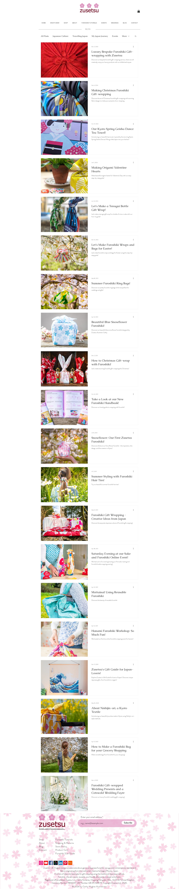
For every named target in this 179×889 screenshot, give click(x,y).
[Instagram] (41, 863)
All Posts (45, 36)
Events (115, 36)
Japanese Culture (60, 36)
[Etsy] (70, 863)
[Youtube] (46, 863)
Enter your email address (91, 817)
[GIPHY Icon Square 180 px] (56, 863)
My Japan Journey (100, 36)
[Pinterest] (65, 863)
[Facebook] (51, 863)
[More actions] (134, 46)
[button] (138, 11)
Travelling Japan (80, 36)
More (124, 36)
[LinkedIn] (60, 863)
